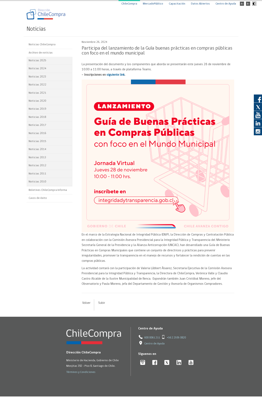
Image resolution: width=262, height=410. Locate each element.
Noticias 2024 (37, 68)
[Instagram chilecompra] (142, 363)
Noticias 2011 (37, 173)
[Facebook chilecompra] (154, 363)
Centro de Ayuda (226, 3)
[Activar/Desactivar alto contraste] (253, 5)
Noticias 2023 (37, 76)
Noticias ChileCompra (42, 44)
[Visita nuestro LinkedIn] (258, 123)
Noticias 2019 (37, 108)
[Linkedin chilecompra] (179, 363)
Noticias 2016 (37, 133)
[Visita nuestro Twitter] (258, 106)
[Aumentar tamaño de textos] (242, 5)
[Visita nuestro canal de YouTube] (258, 115)
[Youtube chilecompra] (191, 363)
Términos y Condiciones (80, 372)
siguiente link (116, 74)
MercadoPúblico (153, 3)
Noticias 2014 (37, 149)
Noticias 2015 (37, 141)
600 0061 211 (152, 337)
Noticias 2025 (37, 60)
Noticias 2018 (37, 117)
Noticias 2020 (37, 100)
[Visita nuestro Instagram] (258, 131)
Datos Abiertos (200, 3)
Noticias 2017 (37, 125)
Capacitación (177, 3)
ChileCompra (129, 3)
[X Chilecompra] (166, 363)
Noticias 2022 (37, 84)
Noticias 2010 (37, 181)
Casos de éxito (38, 198)
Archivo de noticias (41, 52)
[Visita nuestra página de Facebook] (258, 98)
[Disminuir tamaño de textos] (248, 5)
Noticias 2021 (37, 93)
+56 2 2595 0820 (176, 337)
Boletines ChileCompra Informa (48, 190)
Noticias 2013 (37, 157)
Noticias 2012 (37, 165)
